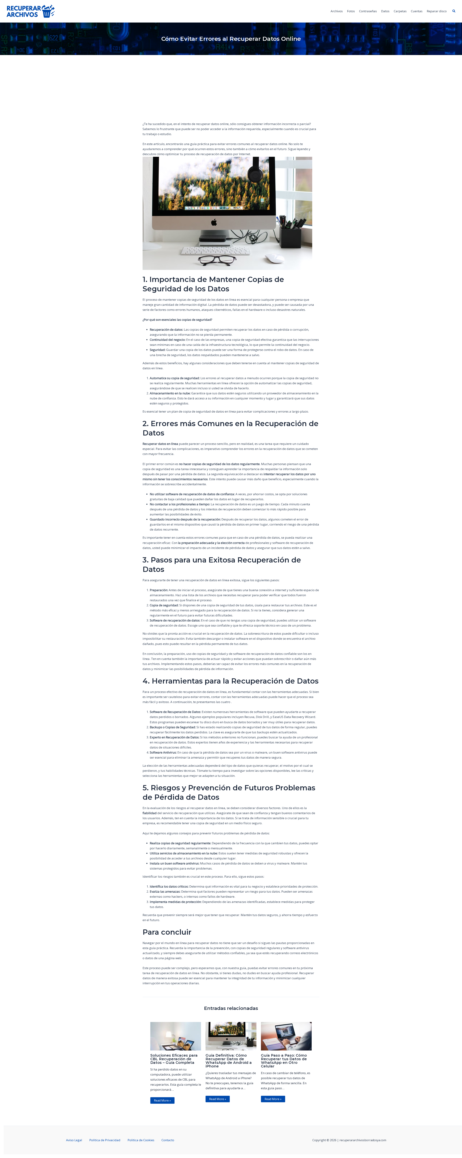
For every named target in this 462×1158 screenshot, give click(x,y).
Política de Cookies (141, 1140)
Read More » (162, 1100)
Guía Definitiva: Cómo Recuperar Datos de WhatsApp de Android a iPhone (229, 1060)
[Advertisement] (231, 93)
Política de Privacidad (104, 1140)
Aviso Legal (74, 1140)
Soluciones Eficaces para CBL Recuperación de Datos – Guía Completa (174, 1059)
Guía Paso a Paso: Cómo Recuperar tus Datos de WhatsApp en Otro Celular (284, 1060)
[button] (454, 11)
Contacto (168, 1140)
